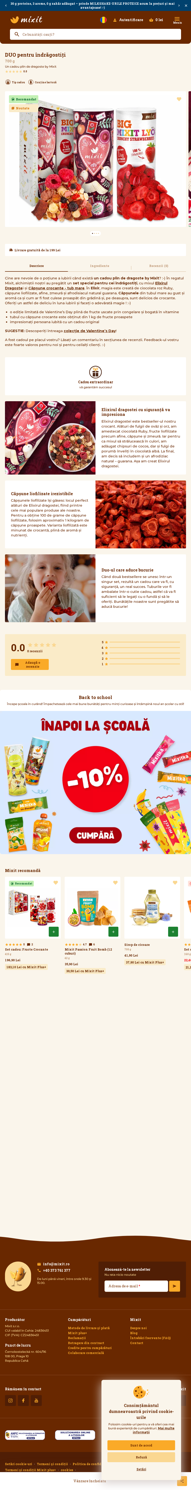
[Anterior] (6, 5)
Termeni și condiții (52, 1464)
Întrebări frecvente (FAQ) (150, 1338)
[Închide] (186, 5)
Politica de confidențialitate (96, 1464)
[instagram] (10, 1400)
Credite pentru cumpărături (90, 1348)
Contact (136, 1343)
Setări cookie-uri (18, 1464)
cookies (67, 1470)
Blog (134, 1333)
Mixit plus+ (77, 1333)
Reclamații (77, 1338)
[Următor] (179, 5)
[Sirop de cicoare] (152, 921)
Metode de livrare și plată (89, 1328)
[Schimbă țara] (103, 20)
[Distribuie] (182, 1481)
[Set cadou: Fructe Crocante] (33, 923)
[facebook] (23, 1400)
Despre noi (138, 1328)
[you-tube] (36, 1400)
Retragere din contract (86, 1343)
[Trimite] (174, 1286)
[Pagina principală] (26, 20)
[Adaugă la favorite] (179, 99)
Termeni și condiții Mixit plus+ (30, 1470)
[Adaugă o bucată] (54, 932)
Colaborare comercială (86, 1353)
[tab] (36, 268)
